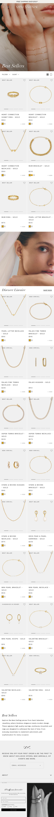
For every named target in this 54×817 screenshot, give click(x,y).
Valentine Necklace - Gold (12, 691)
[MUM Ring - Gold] (13, 197)
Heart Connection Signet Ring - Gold (11, 116)
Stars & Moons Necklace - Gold (10, 537)
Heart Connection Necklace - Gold (10, 167)
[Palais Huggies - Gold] (40, 362)
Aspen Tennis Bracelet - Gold (13, 435)
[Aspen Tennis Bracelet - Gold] (13, 414)
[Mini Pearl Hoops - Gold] (13, 619)
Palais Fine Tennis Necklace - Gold (10, 383)
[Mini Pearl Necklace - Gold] (40, 568)
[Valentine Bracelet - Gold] (40, 619)
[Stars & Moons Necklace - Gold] (13, 516)
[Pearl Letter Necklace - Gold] (13, 311)
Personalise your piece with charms (27, 2)
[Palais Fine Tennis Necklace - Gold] (13, 362)
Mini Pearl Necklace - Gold (39, 588)
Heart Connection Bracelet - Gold (37, 116)
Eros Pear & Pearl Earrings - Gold (38, 537)
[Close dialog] (53, 784)
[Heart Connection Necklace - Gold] (13, 146)
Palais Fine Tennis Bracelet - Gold (37, 332)
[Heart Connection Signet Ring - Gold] (13, 95)
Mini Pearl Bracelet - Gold (12, 588)
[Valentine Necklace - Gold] (13, 670)
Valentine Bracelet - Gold (39, 640)
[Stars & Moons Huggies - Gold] (13, 465)
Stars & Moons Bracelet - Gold (37, 486)
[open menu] (3, 7)
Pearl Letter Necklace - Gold (13, 332)
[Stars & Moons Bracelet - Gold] (40, 465)
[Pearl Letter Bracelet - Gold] (40, 197)
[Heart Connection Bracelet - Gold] (40, 95)
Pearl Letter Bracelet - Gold (40, 218)
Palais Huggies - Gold (39, 382)
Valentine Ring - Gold (39, 690)
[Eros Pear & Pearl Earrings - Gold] (40, 516)
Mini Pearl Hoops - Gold (13, 639)
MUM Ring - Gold (10, 217)
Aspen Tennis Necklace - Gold (40, 435)
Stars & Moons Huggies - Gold (13, 486)
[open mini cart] (51, 7)
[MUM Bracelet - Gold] (40, 146)
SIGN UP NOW (13, 809)
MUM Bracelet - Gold (39, 166)
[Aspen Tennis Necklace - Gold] (40, 414)
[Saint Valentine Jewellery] (27, 7)
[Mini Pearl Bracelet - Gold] (13, 568)
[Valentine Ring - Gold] (40, 670)
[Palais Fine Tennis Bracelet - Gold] (40, 311)
